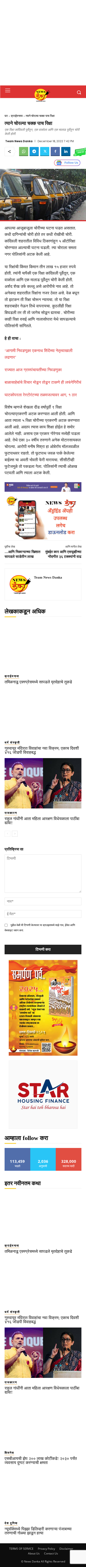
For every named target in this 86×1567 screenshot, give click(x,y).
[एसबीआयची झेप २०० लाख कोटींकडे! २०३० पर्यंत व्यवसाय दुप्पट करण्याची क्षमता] (43, 1423)
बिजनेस (9, 1452)
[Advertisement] (43, 42)
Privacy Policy (46, 1549)
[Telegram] (34, 151)
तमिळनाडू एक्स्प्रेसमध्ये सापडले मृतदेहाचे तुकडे (38, 682)
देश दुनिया (11, 1523)
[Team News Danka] (21, 584)
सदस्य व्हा (68, 1149)
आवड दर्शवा (17, 1149)
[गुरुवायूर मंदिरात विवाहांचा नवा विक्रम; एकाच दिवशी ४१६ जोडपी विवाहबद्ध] (43, 713)
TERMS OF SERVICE (21, 1549)
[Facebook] (55, 151)
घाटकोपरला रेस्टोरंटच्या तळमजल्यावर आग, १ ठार (41, 395)
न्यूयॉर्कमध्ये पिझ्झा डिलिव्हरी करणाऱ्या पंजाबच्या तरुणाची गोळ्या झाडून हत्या (38, 1531)
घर (6, 116)
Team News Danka (19, 141)
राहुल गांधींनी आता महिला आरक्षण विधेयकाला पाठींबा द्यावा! (42, 820)
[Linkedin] (65, 151)
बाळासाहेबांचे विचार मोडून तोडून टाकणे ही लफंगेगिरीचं (43, 382)
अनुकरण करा (43, 1149)
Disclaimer (66, 1549)
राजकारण (11, 813)
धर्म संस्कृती (12, 742)
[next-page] (15, 834)
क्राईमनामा (17, 116)
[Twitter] (44, 151)
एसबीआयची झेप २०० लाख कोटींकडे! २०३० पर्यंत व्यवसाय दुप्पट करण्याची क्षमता (41, 1460)
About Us (34, 1553)
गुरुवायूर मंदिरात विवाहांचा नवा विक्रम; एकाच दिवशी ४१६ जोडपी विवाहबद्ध (42, 750)
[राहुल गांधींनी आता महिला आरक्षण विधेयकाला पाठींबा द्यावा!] (43, 783)
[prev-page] (7, 834)
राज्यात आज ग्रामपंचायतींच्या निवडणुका (33, 370)
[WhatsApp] (23, 151)
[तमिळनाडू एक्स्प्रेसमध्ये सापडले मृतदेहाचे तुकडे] (43, 646)
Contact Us (51, 1553)
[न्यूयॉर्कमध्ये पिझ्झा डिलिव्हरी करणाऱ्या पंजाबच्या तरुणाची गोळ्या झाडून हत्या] (43, 1493)
